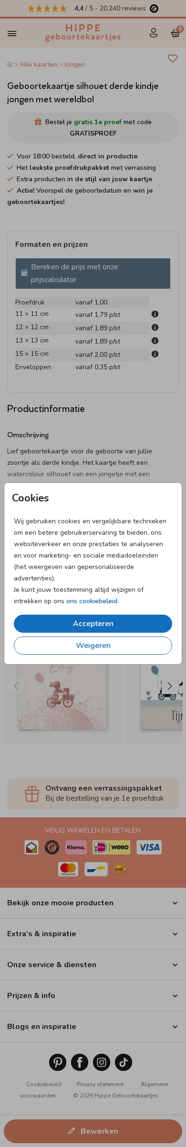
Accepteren (93, 623)
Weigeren (93, 645)
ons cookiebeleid (91, 601)
